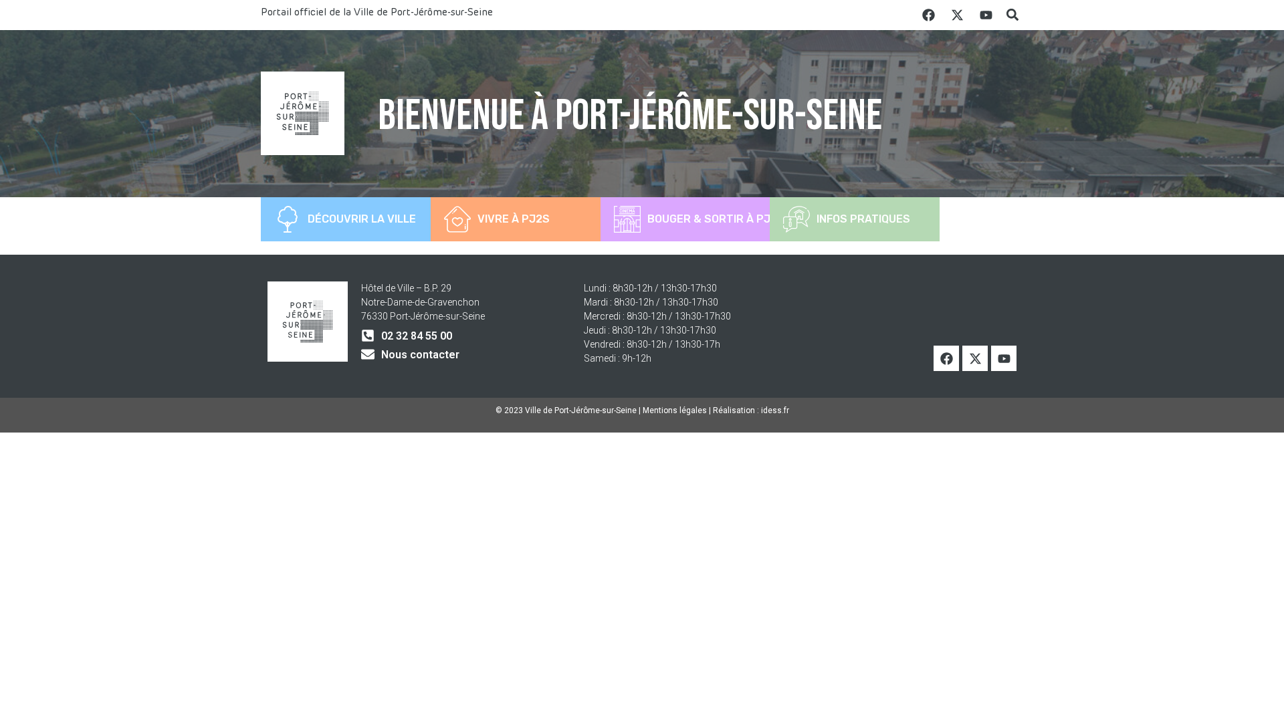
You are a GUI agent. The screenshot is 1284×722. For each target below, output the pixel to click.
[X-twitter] (957, 14)
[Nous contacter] (367, 354)
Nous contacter (420, 354)
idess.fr (775, 410)
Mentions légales (675, 410)
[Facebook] (928, 14)
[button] (1012, 15)
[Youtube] (985, 14)
